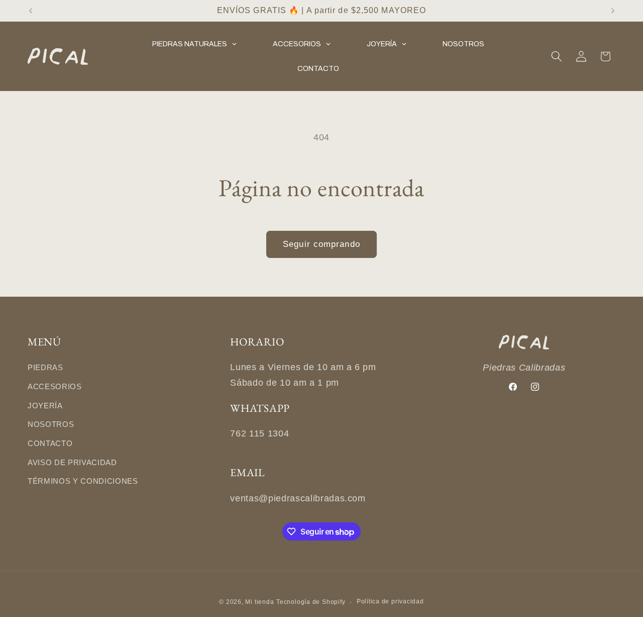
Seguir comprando (321, 243)
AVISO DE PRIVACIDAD (72, 462)
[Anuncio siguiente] (613, 10)
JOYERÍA (45, 405)
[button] (557, 56)
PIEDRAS (45, 368)
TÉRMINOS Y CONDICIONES (83, 481)
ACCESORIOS (55, 386)
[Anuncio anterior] (31, 10)
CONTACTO (50, 443)
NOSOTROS (51, 424)
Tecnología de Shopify (310, 601)
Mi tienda (259, 601)
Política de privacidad (390, 600)
